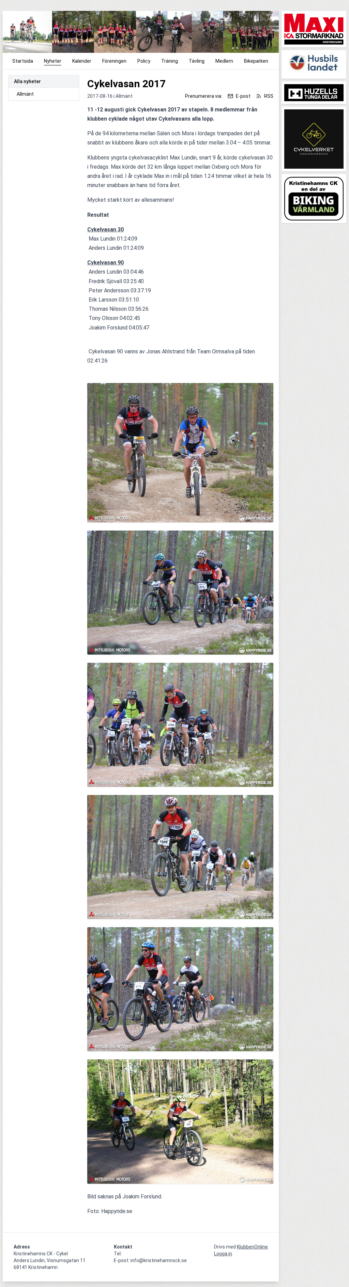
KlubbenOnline (252, 1247)
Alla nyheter (27, 81)
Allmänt (25, 94)
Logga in (223, 1253)
